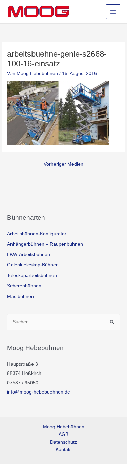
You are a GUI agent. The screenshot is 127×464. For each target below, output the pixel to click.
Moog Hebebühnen (63, 426)
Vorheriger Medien (63, 164)
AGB (63, 434)
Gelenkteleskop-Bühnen (33, 264)
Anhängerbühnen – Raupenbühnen (45, 244)
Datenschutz (63, 442)
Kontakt (64, 449)
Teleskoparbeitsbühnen (32, 275)
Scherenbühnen (24, 285)
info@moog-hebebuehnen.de (38, 392)
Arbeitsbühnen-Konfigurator (36, 233)
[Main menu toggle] (113, 11)
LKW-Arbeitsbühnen (28, 254)
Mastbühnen (20, 296)
